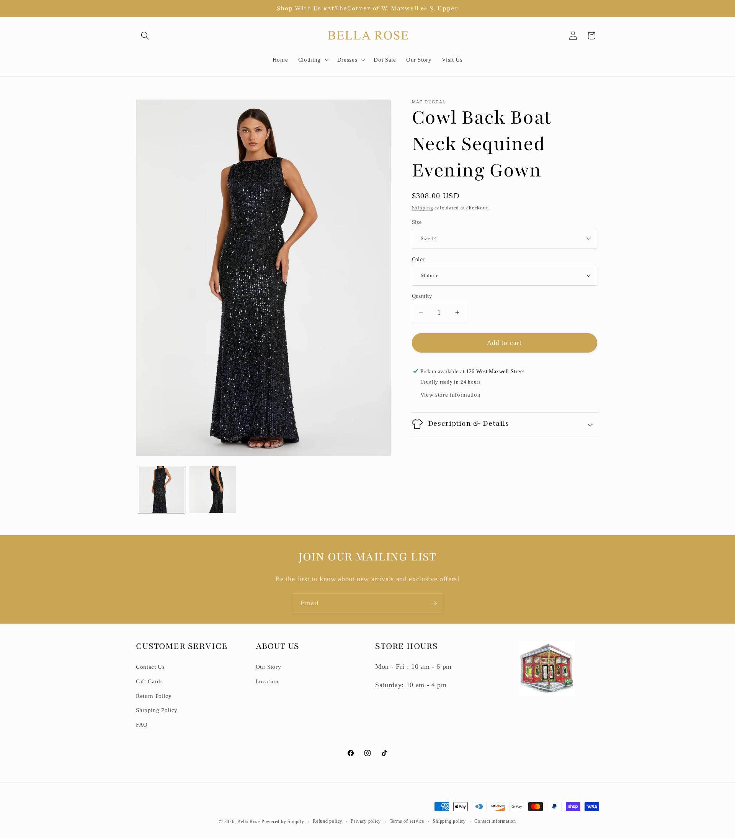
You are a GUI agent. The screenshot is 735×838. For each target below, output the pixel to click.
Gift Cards (149, 681)
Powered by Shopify (282, 821)
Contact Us (150, 666)
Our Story (268, 666)
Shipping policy (449, 821)
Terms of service (407, 821)
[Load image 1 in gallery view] (161, 489)
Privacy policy (366, 821)
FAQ (142, 724)
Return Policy (154, 696)
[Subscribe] (434, 603)
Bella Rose (248, 821)
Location (267, 681)
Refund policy (327, 821)
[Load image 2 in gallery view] (212, 489)
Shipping (422, 208)
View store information (450, 394)
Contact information (495, 821)
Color (418, 259)
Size (417, 222)
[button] (145, 35)
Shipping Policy (157, 710)
